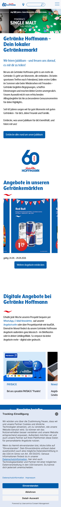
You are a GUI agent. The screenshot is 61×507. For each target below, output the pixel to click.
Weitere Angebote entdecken (30, 264)
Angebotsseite (10, 324)
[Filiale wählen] (23, 4)
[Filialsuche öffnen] (35, 4)
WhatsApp (8, 321)
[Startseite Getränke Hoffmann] (9, 4)
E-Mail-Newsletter (23, 321)
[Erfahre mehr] (24, 366)
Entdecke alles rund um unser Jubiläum (24, 134)
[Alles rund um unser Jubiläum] (30, 21)
